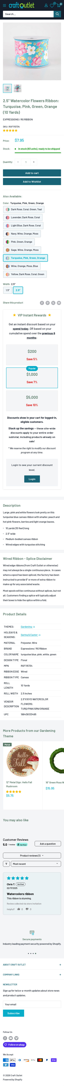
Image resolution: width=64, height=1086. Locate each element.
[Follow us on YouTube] (11, 1038)
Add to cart (32, 173)
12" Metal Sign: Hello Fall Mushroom (19, 784)
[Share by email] (59, 302)
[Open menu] (4, 5)
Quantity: (8, 161)
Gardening (26, 626)
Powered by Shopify (12, 1079)
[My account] (46, 5)
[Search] (57, 14)
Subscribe (13, 1013)
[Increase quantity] (34, 162)
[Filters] (6, 864)
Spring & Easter (29, 634)
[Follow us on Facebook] (5, 1038)
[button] (10, 130)
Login (32, 479)
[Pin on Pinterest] (48, 302)
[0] (58, 5)
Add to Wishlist (32, 181)
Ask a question (48, 843)
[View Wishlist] (52, 5)
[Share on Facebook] (42, 302)
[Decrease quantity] (18, 162)
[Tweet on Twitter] (53, 302)
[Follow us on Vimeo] (16, 1038)
